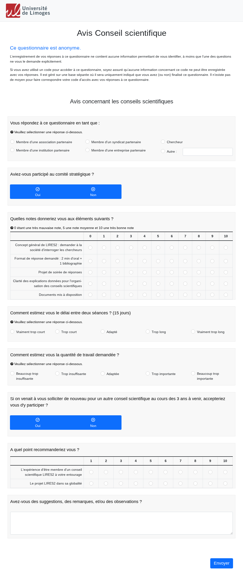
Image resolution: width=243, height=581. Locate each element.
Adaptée (113, 374)
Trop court (69, 332)
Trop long (159, 332)
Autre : (172, 151)
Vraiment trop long (210, 332)
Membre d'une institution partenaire (43, 150)
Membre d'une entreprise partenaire (118, 150)
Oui (37, 195)
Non (93, 195)
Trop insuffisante (73, 374)
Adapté (112, 332)
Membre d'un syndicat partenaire (116, 142)
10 (226, 247)
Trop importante (164, 374)
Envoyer (221, 563)
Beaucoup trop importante (208, 376)
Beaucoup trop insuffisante (27, 376)
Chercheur (175, 142)
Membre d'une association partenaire (44, 142)
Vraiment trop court (30, 332)
